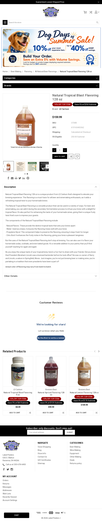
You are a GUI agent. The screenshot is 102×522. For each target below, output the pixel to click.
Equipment (74, 453)
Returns (6, 484)
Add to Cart (14, 413)
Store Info (42, 453)
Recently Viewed (10, 497)
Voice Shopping (44, 447)
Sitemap (41, 463)
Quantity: (55, 145)
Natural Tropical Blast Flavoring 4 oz (18, 394)
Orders (5, 480)
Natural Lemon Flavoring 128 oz (84, 393)
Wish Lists (7, 494)
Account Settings (10, 500)
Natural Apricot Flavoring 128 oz (51, 394)
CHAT (16, 515)
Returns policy (76, 463)
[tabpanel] (8, 166)
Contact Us (42, 457)
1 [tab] (25, 174)
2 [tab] (27, 174)
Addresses (7, 490)
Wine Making (75, 450)
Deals (72, 460)
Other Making (75, 457)
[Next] (48, 166)
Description (10, 187)
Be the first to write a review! (51, 338)
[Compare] (90, 12)
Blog (39, 450)
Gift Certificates (44, 460)
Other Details (11, 276)
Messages (7, 487)
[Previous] (5, 166)
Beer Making (75, 447)
